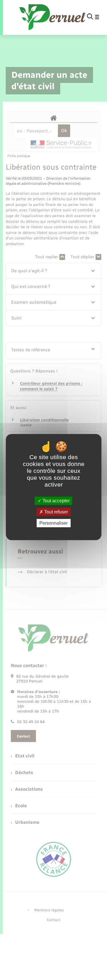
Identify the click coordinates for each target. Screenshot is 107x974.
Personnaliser (53, 523)
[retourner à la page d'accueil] (52, 17)
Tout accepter (55, 500)
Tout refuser (55, 511)
